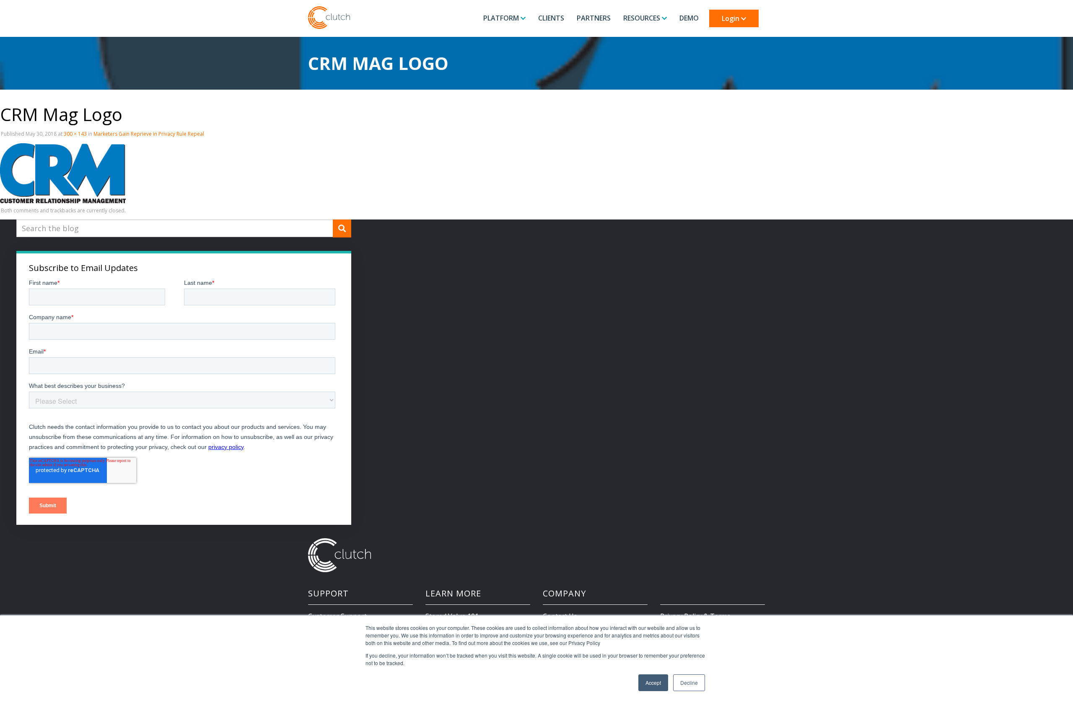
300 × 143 (75, 133)
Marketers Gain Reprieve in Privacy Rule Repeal (148, 133)
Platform (502, 18)
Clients (551, 18)
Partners (594, 18)
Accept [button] (653, 682)
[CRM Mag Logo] (63, 172)
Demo (689, 18)
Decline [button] (689, 682)
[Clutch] (329, 17)
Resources (642, 18)
